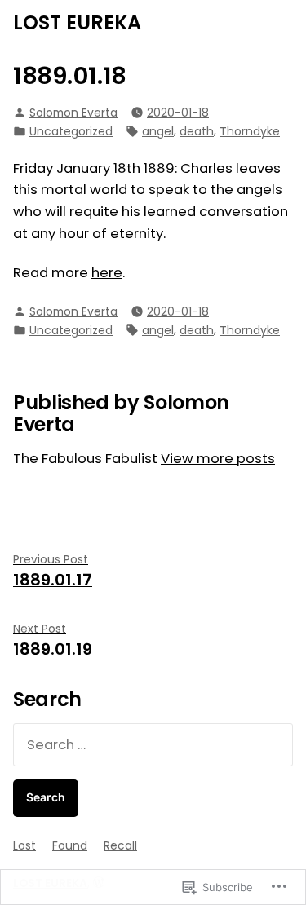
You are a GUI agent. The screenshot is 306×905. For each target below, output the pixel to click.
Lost (24, 845)
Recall (120, 845)
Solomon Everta (73, 112)
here (106, 272)
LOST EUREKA (77, 22)
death (197, 131)
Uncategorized (71, 131)
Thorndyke (250, 131)
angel (158, 131)
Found (69, 845)
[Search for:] (153, 744)
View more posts (218, 458)
